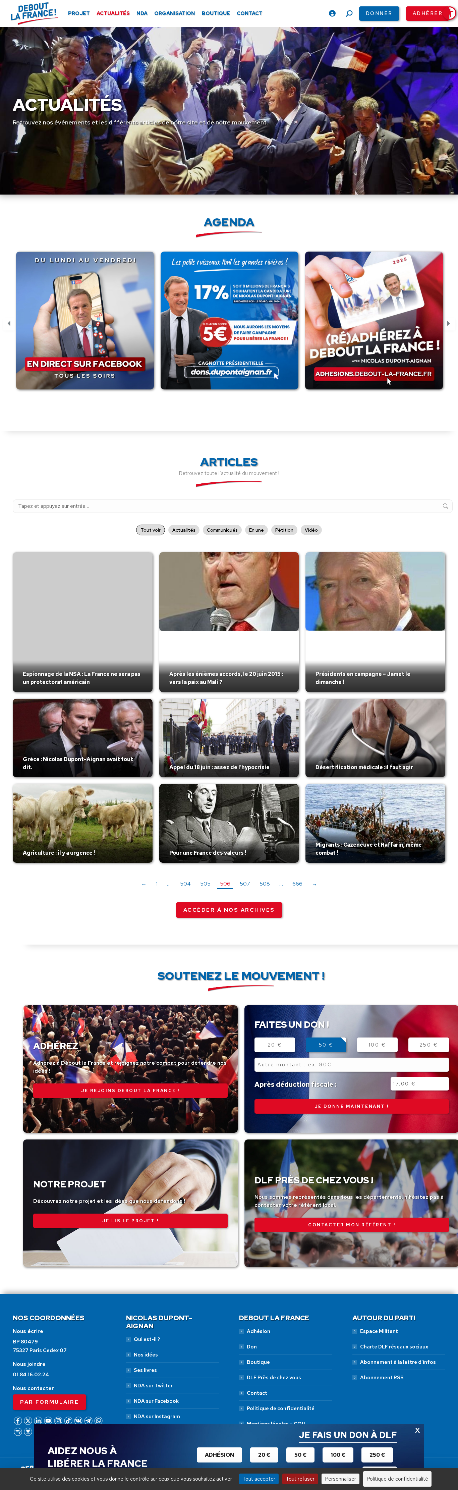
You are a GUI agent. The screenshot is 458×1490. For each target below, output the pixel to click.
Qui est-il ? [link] (147, 1339)
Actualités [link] (183, 530)
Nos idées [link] (146, 1354)
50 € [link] (300, 1454)
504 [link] (185, 883)
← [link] (144, 883)
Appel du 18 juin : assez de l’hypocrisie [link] (219, 767)
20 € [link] (264, 1454)
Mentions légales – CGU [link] (276, 1424)
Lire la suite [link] (38, 690)
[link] (449, 13)
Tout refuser (300, 1478)
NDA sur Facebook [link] (156, 1401)
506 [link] (225, 883)
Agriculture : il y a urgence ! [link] (59, 852)
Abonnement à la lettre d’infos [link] (398, 1362)
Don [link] (252, 1346)
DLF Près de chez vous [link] (274, 1377)
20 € (275, 1045)
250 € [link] (377, 1454)
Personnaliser (340, 1478)
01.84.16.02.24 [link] (31, 1374)
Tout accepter (258, 1478)
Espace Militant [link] (379, 1331)
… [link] (169, 883)
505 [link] (205, 883)
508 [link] (265, 883)
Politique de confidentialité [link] (280, 1408)
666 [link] (297, 883)
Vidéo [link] (311, 530)
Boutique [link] (258, 1362)
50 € (326, 1045)
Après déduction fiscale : (295, 1084)
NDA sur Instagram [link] (157, 1416)
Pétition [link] (284, 530)
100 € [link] (338, 1454)
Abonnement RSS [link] (382, 1377)
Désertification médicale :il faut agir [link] (364, 767)
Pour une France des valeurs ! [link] (207, 852)
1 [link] (157, 883)
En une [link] (256, 530)
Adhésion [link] (258, 1331)
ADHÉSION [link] (219, 1454)
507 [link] (245, 883)
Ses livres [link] (145, 1370)
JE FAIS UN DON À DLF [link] (348, 1435)
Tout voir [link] (150, 530)
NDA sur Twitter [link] (153, 1385)
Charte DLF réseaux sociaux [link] (394, 1346)
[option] (85, 324)
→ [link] (314, 883)
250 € (428, 1045)
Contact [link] (257, 1393)
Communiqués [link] (222, 530)
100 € (377, 1045)
